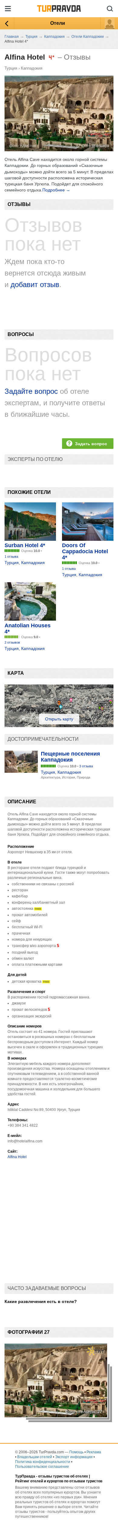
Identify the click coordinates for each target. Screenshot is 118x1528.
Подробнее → (56, 190)
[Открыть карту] (59, 725)
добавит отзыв (35, 284)
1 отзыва (11, 556)
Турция (11, 68)
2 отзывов (12, 642)
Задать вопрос (91, 443)
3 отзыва (86, 766)
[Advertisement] (59, 1224)
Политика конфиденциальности (42, 1462)
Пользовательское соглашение (42, 1466)
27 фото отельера (92, 145)
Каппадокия (31, 68)
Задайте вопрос (31, 391)
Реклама (94, 1452)
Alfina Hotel (17, 1157)
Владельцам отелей (34, 1457)
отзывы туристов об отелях (63, 1476)
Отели (57, 23)
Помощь (76, 1452)
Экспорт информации (74, 1457)
